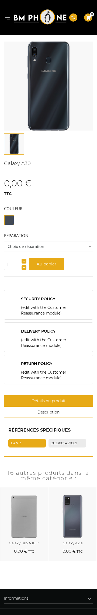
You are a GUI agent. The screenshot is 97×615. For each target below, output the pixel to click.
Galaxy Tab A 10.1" (24, 543)
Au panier (46, 263)
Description (48, 412)
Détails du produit (49, 400)
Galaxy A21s (72, 543)
